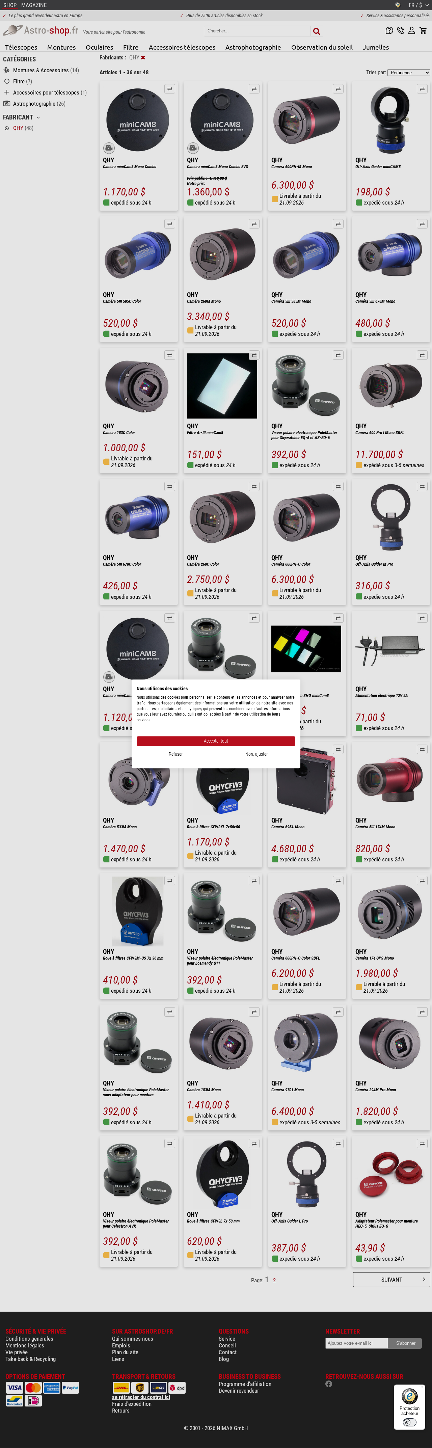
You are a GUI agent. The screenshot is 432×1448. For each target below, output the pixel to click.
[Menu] (421, 1389)
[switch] (409, 1422)
